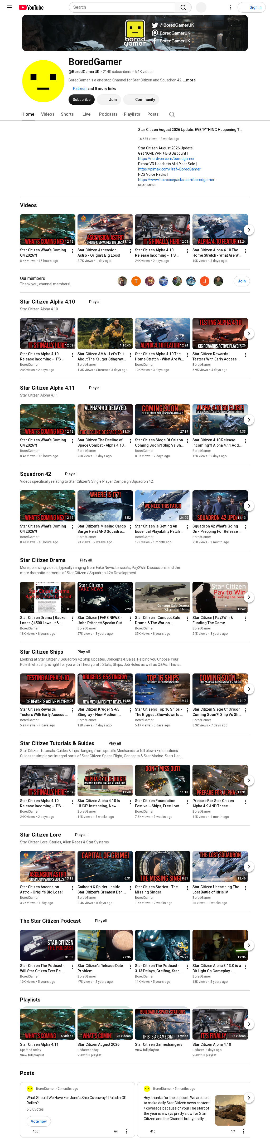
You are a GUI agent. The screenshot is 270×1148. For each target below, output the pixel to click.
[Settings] (230, 7)
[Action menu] (126, 1131)
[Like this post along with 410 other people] (146, 1131)
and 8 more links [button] (102, 88)
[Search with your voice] (201, 7)
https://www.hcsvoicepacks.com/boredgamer (176, 180)
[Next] (249, 229)
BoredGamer (29, 365)
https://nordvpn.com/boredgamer (166, 159)
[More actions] (73, 251)
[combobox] (123, 7)
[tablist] (135, 114)
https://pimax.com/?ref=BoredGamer (169, 169)
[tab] (28, 114)
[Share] (98, 1131)
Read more (147, 185)
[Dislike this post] (45, 1131)
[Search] (183, 7)
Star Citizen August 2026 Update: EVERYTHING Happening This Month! (191, 130)
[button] (147, 185)
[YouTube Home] (31, 7)
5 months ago (185, 1089)
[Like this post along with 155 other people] (29, 1131)
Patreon (79, 88)
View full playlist (32, 1055)
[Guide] (9, 7)
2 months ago (68, 1089)
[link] (77, 1111)
